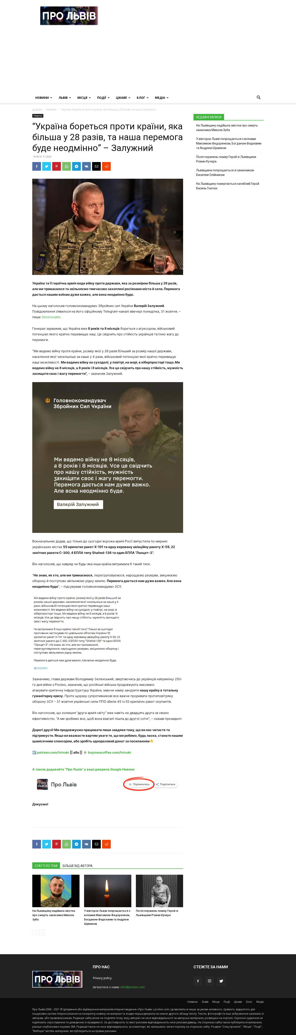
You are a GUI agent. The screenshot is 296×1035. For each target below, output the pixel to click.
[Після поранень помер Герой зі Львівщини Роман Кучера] (159, 891)
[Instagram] (209, 981)
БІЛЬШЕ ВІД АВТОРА (78, 866)
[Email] (96, 166)
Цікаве (121, 98)
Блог (141, 98)
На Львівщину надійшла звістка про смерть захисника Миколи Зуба (53, 915)
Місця (82, 98)
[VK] (86, 166)
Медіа (160, 98)
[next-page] (42, 932)
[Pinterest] (56, 166)
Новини (42, 98)
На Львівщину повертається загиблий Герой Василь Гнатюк (227, 186)
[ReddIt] (106, 166)
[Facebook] (36, 166)
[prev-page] (35, 932)
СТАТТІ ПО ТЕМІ (46, 866)
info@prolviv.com (132, 987)
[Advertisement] (148, 60)
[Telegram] (76, 166)
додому (37, 109)
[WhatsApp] (66, 166)
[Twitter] (46, 166)
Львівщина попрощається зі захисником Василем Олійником (225, 173)
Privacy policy (102, 978)
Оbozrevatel (51, 317)
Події (101, 98)
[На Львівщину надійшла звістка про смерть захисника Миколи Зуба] (56, 891)
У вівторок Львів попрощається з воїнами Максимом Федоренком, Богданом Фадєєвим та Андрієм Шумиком (228, 143)
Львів (63, 98)
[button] (258, 98)
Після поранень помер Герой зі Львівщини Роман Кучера (226, 159)
